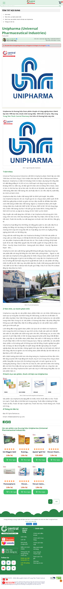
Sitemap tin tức (38, 563)
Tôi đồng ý (29, 524)
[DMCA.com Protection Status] (58, 578)
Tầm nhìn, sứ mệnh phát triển (13, 17)
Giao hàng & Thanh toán (37, 553)
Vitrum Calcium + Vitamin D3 (39, 484)
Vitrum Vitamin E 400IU (53, 452)
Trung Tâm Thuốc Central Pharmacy (16, 116)
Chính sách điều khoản (38, 534)
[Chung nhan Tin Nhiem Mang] (52, 578)
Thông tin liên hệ (9, 22)
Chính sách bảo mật (30, 521)
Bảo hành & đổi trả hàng (38, 548)
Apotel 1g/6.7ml (39, 452)
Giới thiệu (7, 14)
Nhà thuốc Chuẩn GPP (24, 543)
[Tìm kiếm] (60, 6)
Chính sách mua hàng (38, 539)
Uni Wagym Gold (9, 452)
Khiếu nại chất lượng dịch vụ (25, 559)
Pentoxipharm (9, 484)
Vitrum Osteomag (24, 484)
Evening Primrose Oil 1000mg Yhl (24, 452)
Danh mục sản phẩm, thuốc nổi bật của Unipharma (19, 19)
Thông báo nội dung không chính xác (25, 553)
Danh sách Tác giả (37, 557)
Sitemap (36, 561)
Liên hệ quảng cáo (25, 564)
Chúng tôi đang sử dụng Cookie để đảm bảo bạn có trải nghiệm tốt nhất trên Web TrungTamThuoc (31, 520)
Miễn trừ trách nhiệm (25, 548)
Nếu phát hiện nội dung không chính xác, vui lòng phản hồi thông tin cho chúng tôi (27, 45)
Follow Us (5, 558)
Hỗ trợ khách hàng (25, 530)
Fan (9, 550)
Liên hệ (23, 540)
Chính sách (39, 529)
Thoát (35, 524)
